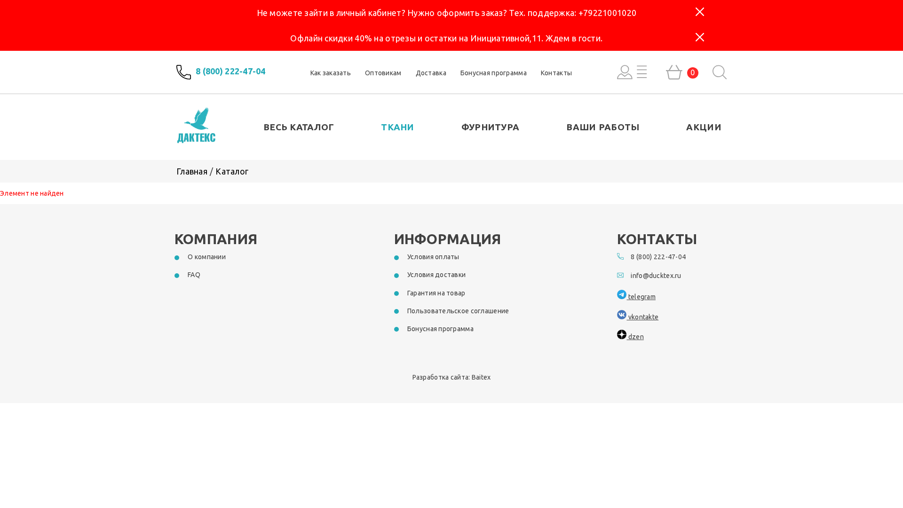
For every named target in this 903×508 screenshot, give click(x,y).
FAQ (194, 274)
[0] (674, 72)
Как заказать (330, 73)
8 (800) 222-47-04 (231, 71)
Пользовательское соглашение (458, 311)
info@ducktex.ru (656, 275)
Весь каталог (298, 127)
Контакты (556, 73)
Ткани (397, 127)
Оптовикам (383, 73)
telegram (641, 297)
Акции (703, 127)
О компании (207, 257)
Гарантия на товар (436, 293)
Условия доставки (436, 274)
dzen (634, 337)
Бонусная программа (493, 73)
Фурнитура (490, 127)
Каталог (231, 171)
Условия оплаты (433, 257)
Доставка (431, 73)
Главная (191, 171)
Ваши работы (602, 127)
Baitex (481, 377)
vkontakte (642, 317)
